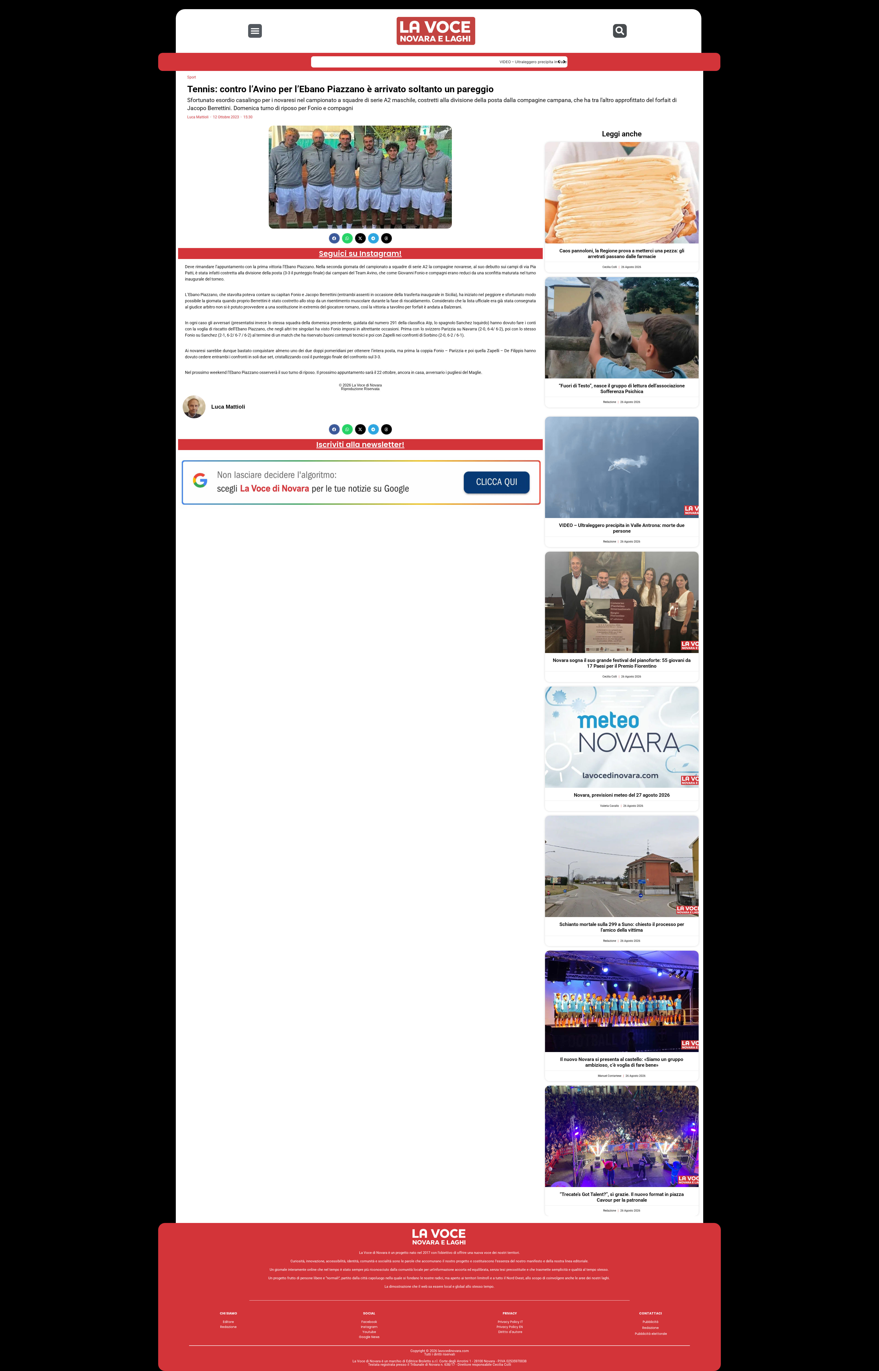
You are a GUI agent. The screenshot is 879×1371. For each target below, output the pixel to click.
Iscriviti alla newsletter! (360, 444)
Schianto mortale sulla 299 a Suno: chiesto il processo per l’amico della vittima (621, 927)
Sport (191, 77)
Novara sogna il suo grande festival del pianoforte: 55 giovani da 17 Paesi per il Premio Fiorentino (622, 663)
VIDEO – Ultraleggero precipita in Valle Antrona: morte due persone (375, 61)
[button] (255, 31)
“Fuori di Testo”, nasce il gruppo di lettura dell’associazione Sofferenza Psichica (622, 388)
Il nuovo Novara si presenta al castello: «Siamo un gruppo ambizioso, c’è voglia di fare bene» (621, 1062)
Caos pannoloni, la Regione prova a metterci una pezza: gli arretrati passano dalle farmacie (621, 253)
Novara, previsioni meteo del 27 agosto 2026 (622, 795)
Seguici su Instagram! (360, 253)
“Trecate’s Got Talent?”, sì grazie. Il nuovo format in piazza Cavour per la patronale (622, 1197)
